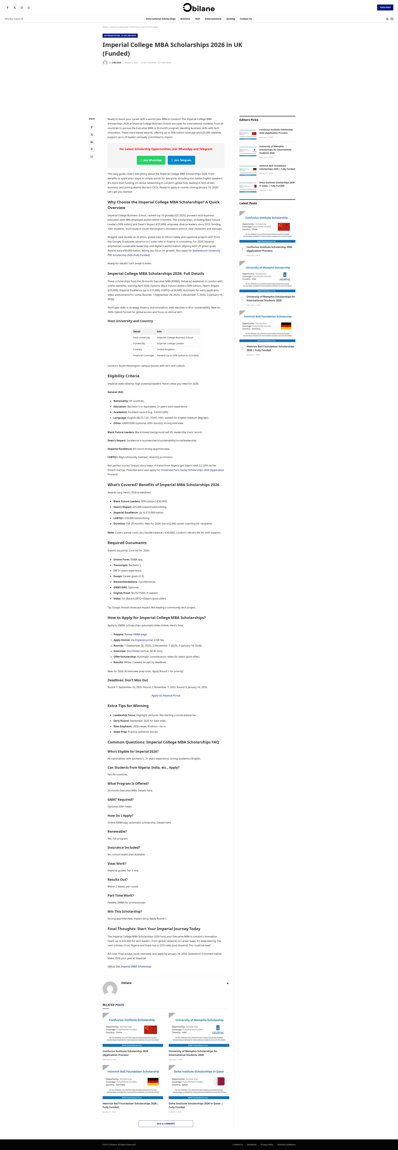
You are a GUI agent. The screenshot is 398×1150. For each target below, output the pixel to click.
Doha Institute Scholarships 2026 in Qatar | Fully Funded (196, 1105)
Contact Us (246, 18)
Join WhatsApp (152, 160)
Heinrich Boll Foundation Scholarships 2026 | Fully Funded (131, 1105)
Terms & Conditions (286, 1144)
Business (185, 18)
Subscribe (385, 7)
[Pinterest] (92, 149)
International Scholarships (161, 18)
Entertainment (213, 18)
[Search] (387, 18)
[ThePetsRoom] (199, 7)
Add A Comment (166, 1123)
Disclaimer (252, 1144)
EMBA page (140, 634)
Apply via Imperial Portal (166, 695)
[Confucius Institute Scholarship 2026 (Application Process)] (133, 1030)
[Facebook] (92, 127)
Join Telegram (182, 160)
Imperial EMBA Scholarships (136, 966)
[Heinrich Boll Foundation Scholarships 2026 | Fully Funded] (133, 1082)
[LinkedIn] (92, 142)
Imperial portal (144, 640)
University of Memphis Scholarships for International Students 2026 (193, 1053)
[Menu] (392, 18)
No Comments (149, 62)
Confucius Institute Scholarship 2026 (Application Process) (125, 1053)
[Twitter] (92, 135)
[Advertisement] (199, 88)
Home (105, 27)
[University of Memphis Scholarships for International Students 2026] (199, 1030)
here (149, 790)
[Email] (92, 156)
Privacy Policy (267, 1144)
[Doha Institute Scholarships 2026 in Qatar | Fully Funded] (199, 1082)
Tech (197, 18)
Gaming (230, 18)
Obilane (116, 62)
